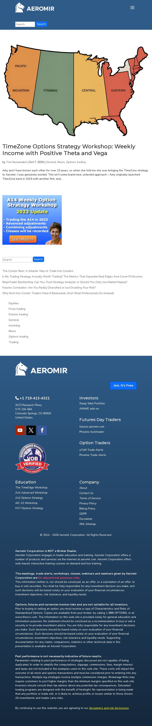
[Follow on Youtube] (20, 430)
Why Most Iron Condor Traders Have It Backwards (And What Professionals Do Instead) (58, 293)
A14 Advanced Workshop (31, 493)
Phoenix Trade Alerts (92, 455)
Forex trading (17, 309)
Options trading (76, 162)
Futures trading (18, 314)
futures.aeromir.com (91, 427)
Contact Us (86, 493)
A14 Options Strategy (29, 498)
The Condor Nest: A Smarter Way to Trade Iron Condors (37, 271)
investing (14, 325)
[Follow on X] (31, 430)
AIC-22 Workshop (26, 503)
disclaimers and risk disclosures (109, 708)
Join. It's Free (123, 385)
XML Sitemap (87, 524)
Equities (14, 303)
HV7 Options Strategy (29, 508)
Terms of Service (90, 498)
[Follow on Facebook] (42, 430)
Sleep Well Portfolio (92, 403)
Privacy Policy (87, 503)
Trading (13, 342)
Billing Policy (87, 508)
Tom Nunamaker (16, 162)
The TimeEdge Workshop (31, 487)
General (51, 162)
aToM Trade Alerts (91, 450)
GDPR (83, 514)
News (61, 162)
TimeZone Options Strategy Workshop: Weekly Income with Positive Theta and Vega (68, 149)
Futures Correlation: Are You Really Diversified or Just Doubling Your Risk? (49, 288)
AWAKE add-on (89, 408)
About (83, 488)
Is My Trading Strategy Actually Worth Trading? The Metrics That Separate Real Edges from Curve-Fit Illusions (72, 276)
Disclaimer (85, 519)
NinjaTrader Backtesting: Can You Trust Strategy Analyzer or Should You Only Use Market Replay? (64, 282)
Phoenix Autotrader (91, 432)
